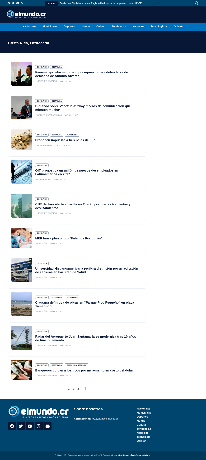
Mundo (85, 26)
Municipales (50, 26)
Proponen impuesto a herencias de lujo (65, 140)
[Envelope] (47, 426)
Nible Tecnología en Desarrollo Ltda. (134, 455)
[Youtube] (17, 3)
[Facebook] (8, 3)
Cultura (100, 26)
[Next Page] (84, 388)
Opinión (178, 26)
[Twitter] (13, 3)
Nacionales (29, 26)
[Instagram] (22, 3)
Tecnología (157, 26)
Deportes (69, 26)
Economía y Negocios (76, 365)
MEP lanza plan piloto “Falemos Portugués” (69, 238)
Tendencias (119, 26)
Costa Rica (18, 43)
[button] (196, 3)
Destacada (39, 43)
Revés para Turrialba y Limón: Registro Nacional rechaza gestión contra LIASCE (101, 3)
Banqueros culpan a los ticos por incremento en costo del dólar (84, 370)
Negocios (138, 26)
